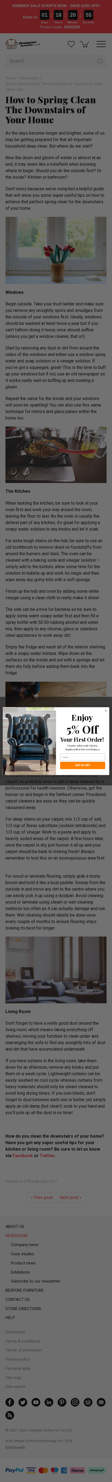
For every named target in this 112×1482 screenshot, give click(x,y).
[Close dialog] (105, 710)
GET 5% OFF (82, 765)
